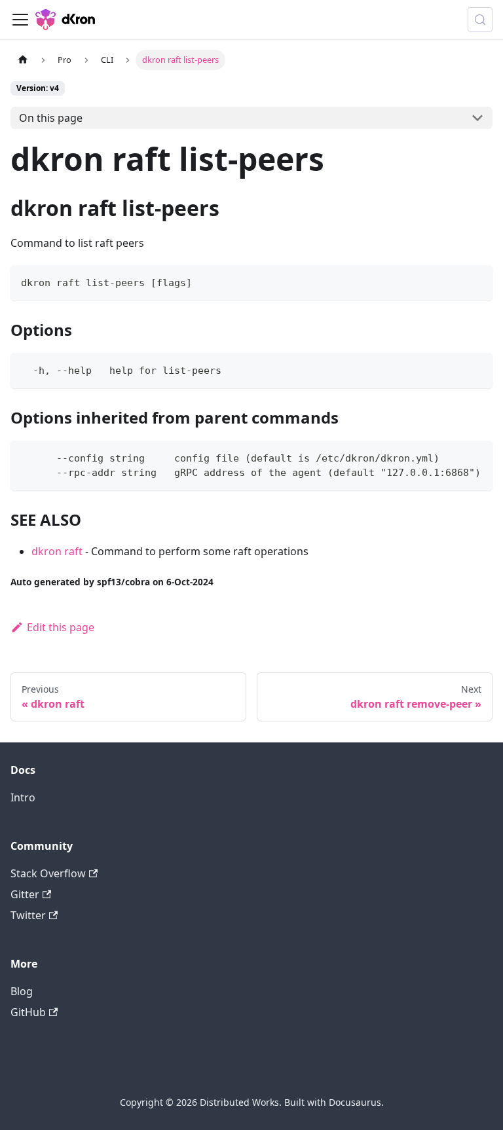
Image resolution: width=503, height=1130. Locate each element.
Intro (22, 797)
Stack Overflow (48, 873)
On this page (51, 118)
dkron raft (57, 551)
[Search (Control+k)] (480, 19)
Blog (21, 991)
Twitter (28, 915)
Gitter (24, 894)
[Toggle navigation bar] (20, 19)
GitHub (28, 1012)
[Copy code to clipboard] (476, 281)
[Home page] (22, 60)
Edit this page (60, 627)
